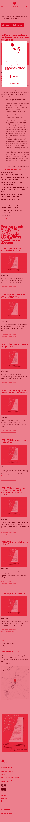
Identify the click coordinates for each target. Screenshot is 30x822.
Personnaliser (15, 80)
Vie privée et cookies (15, 83)
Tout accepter (15, 73)
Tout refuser (15, 76)
